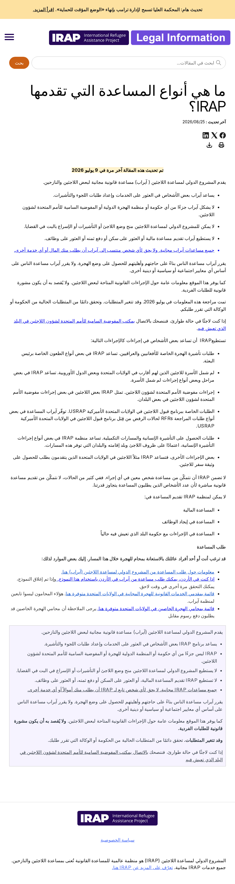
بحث (19, 63)
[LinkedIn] (206, 135)
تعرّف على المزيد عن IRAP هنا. (142, 867)
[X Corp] (214, 135)
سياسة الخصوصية (118, 840)
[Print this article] (221, 144)
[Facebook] (223, 135)
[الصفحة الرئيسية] (139, 37)
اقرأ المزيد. (43, 9)
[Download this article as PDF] (209, 144)
